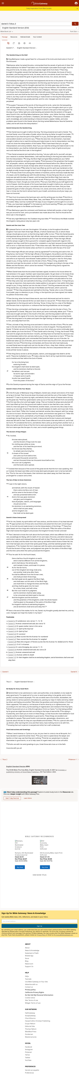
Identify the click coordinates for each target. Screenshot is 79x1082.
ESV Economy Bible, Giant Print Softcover (51, 854)
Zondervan (29, 1034)
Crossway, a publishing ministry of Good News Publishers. (36, 771)
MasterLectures (31, 1037)
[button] (76, 3)
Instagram (29, 1049)
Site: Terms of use (31, 1000)
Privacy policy (30, 990)
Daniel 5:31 (12, 644)
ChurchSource (30, 1018)
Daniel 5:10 (12, 626)
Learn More (28, 798)
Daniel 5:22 (12, 634)
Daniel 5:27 (12, 639)
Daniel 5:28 (12, 642)
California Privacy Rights (34, 992)
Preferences (29, 1073)
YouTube (28, 1060)
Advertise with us (31, 984)
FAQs (27, 976)
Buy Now (20, 867)
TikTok (27, 1055)
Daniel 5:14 (12, 631)
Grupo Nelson (30, 1024)
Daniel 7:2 (11, 652)
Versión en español (32, 1070)
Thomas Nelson (30, 1029)
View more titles (39, 875)
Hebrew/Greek (25, 37)
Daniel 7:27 (12, 657)
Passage (4, 37)
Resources (14, 37)
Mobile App (29, 956)
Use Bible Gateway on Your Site (36, 982)
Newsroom (29, 964)
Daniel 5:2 (11, 621)
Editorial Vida (30, 1026)
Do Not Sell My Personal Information (39, 995)
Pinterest (28, 1052)
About (27, 948)
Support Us (29, 966)
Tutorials (28, 979)
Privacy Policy (41, 935)
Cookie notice (30, 998)
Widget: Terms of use (32, 1003)
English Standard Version (16, 766)
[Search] (75, 24)
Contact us (29, 987)
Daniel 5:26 (12, 637)
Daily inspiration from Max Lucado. (39, 8)
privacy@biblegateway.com (64, 935)
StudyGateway (30, 1016)
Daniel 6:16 (12, 650)
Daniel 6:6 (11, 647)
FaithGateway (30, 1013)
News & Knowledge (32, 950)
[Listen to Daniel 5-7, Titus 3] (29, 43)
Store (27, 958)
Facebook (28, 1047)
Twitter (27, 1057)
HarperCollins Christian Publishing (37, 1021)
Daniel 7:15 (12, 655)
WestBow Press (30, 1031)
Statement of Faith (32, 953)
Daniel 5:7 (11, 624)
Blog (26, 961)
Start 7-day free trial (12, 798)
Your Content (37, 37)
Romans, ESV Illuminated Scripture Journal (24, 854)
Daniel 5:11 (12, 629)
